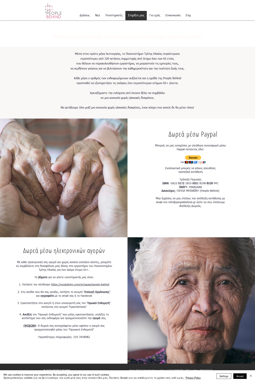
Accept (240, 376)
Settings (223, 376)
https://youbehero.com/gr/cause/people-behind (80, 284)
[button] (193, 159)
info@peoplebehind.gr (182, 202)
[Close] (251, 376)
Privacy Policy (193, 377)
